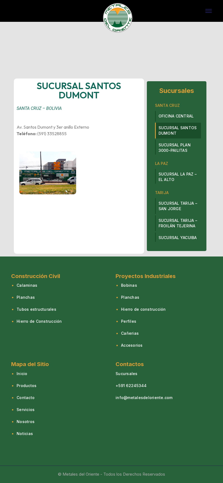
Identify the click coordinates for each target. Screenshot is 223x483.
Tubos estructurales (36, 309)
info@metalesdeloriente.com (144, 397)
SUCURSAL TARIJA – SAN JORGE (178, 206)
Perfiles (128, 321)
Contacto (26, 397)
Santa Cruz (167, 105)
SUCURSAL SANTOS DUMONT (178, 130)
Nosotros (26, 421)
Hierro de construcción (143, 309)
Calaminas (27, 285)
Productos (26, 385)
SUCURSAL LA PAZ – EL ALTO (178, 177)
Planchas (26, 297)
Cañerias (130, 333)
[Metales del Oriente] (118, 17)
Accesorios (132, 345)
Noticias (25, 433)
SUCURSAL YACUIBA (178, 237)
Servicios (26, 409)
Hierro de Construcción (39, 321)
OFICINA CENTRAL (176, 116)
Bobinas (129, 285)
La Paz (161, 163)
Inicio (22, 373)
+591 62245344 (131, 385)
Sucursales (127, 373)
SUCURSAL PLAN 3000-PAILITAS (175, 148)
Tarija (162, 192)
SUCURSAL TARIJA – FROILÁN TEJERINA (178, 223)
